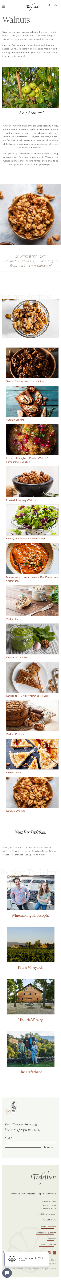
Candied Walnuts (15, 810)
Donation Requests (45, 1232)
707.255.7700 (49, 1219)
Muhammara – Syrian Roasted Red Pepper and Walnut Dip (32, 578)
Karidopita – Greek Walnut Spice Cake (27, 695)
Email (7, 1138)
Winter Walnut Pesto (18, 657)
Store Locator (47, 1226)
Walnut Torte (13, 772)
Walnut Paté (13, 619)
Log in (50, 6)
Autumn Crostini (15, 419)
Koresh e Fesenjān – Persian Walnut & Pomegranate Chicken (27, 460)
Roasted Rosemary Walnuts (21, 500)
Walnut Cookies (15, 734)
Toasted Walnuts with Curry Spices (25, 381)
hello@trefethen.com (46, 1214)
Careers (50, 1238)
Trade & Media (46, 1244)
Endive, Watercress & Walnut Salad (25, 538)
